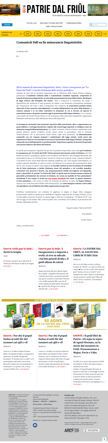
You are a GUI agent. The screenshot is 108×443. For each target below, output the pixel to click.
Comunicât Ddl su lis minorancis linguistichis (49, 42)
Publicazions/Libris (74, 23)
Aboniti (7, 25)
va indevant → (63, 235)
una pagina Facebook (57, 178)
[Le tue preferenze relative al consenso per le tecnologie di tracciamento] (104, 439)
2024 (47, 34)
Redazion (36, 401)
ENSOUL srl (36, 420)
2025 (37, 34)
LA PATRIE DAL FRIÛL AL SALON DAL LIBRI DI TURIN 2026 (87, 252)
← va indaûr (44, 235)
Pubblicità (52, 401)
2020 (88, 34)
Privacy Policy (37, 404)
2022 (68, 34)
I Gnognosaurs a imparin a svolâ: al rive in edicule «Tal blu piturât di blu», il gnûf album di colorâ (53, 255)
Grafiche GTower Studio (49, 420)
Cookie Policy (47, 404)
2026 (27, 34)
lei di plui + (7, 266)
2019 (98, 34)
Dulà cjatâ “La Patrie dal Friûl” (51, 23)
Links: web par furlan (54, 26)
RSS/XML (44, 401)
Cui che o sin (32, 23)
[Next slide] (104, 33)
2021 (78, 34)
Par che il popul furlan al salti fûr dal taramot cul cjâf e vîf (17, 339)
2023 (58, 34)
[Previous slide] (21, 33)
